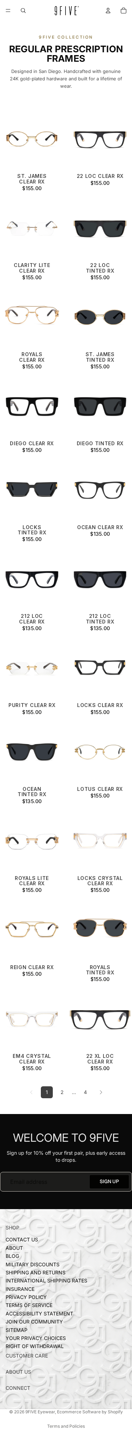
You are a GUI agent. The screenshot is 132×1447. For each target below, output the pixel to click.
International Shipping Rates (46, 1281)
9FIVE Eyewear (40, 1411)
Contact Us (22, 1240)
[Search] (23, 10)
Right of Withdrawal (35, 1346)
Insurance (20, 1289)
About (14, 1248)
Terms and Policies (66, 1426)
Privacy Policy (26, 1297)
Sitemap (16, 1330)
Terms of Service (29, 1305)
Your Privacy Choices (36, 1338)
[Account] (108, 10)
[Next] (101, 1092)
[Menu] (8, 10)
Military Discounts (32, 1264)
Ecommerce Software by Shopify (90, 1411)
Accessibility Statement (39, 1313)
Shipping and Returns (35, 1272)
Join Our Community (34, 1322)
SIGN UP (109, 1181)
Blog (12, 1256)
